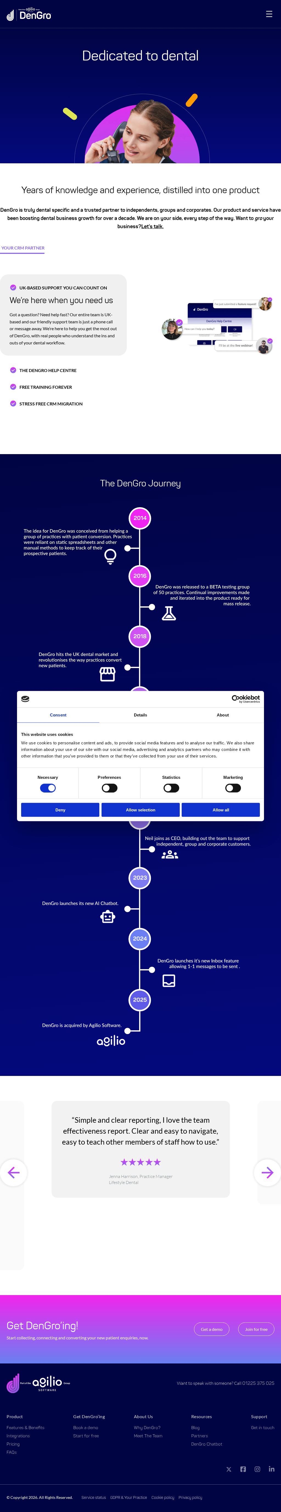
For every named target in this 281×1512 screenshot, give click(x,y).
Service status (94, 1497)
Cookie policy (162, 1497)
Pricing (13, 1444)
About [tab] (223, 714)
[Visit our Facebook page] (243, 1470)
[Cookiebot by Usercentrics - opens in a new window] (236, 699)
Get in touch (262, 1427)
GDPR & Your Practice (128, 1497)
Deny (60, 810)
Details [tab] (140, 714)
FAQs (12, 1452)
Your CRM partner (22, 247)
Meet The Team (148, 1436)
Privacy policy (190, 1497)
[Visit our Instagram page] (257, 1470)
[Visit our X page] (229, 1470)
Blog (195, 1427)
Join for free (256, 1329)
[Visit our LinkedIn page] (271, 1470)
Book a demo (85, 1427)
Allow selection (140, 810)
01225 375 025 (258, 1383)
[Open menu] (269, 14)
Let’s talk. (152, 226)
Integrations (18, 1436)
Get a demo (212, 1329)
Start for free (86, 1436)
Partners (199, 1436)
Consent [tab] (58, 714)
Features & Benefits (25, 1427)
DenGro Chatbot (206, 1444)
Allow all (221, 810)
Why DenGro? (147, 1427)
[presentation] (13, 1172)
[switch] (109, 787)
